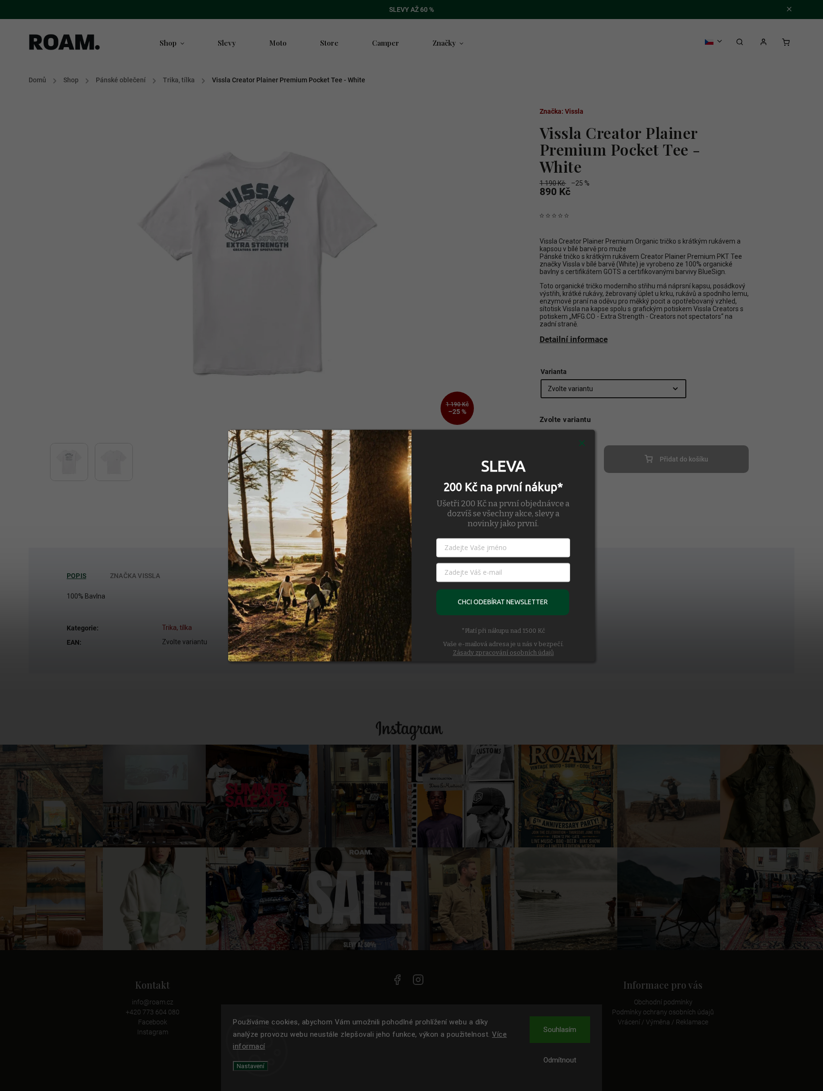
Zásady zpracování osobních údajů (503, 652)
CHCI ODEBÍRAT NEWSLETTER (503, 602)
